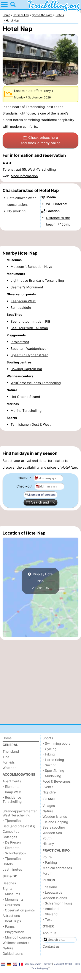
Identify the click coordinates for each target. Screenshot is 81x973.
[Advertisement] (40, 238)
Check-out (24, 486)
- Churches (11, 905)
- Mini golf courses (17, 937)
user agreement (33, 964)
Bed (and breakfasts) (19, 826)
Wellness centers (16, 943)
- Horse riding (53, 760)
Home (7, 738)
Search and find (43, 502)
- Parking (50, 862)
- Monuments (13, 899)
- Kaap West (12, 792)
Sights (8, 888)
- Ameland (51, 909)
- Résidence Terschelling (12, 799)
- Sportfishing (53, 771)
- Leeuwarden (53, 892)
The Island (11, 751)
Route (47, 857)
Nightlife (49, 792)
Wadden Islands (55, 816)
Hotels (8, 864)
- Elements (11, 787)
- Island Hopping (55, 822)
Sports (48, 738)
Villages (49, 806)
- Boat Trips (12, 921)
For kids (9, 762)
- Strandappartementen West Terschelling (20, 811)
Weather (9, 768)
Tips (6, 757)
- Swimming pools (56, 743)
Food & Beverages (57, 781)
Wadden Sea (52, 833)
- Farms (9, 926)
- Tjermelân (12, 821)
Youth (47, 838)
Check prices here (40, 140)
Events (48, 787)
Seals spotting (54, 827)
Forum (47, 873)
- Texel (48, 919)
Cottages (10, 837)
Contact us (51, 946)
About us (49, 933)
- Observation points (19, 910)
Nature (8, 948)
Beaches (9, 883)
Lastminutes (12, 869)
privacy (48, 964)
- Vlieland (50, 914)
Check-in (25, 478)
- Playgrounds (13, 932)
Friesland (50, 887)
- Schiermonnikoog (57, 903)
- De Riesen (12, 842)
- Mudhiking (52, 776)
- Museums (11, 894)
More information (24, 176)
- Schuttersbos (14, 853)
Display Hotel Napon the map (43, 581)
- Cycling (49, 749)
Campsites (11, 831)
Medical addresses (57, 868)
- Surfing (49, 765)
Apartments (12, 781)
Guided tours (13, 954)
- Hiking (49, 754)
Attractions (11, 916)
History (48, 844)
